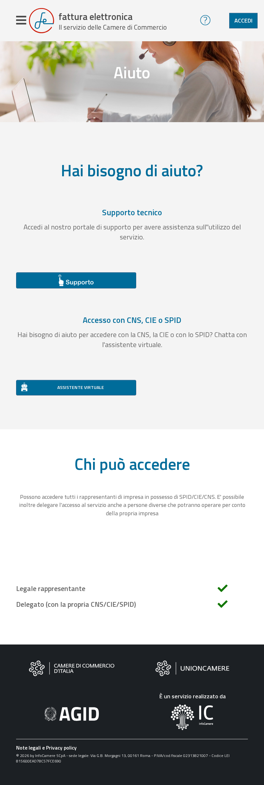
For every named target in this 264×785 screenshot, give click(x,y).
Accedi (243, 20)
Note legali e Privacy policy (46, 747)
